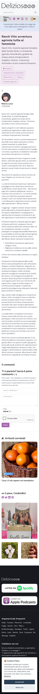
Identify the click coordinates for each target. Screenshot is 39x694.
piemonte (18, 623)
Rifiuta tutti (19, 687)
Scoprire (8, 68)
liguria (31, 629)
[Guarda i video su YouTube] (18, 19)
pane (21, 632)
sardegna (18, 629)
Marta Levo (7, 104)
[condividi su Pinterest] (12, 498)
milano (21, 626)
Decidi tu (7, 676)
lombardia (27, 623)
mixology (5, 636)
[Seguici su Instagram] (10, 19)
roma (4, 632)
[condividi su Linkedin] (9, 498)
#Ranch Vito (8, 77)
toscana (10, 623)
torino (25, 629)
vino (15, 626)
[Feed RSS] (26, 19)
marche (15, 632)
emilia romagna (7, 629)
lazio (9, 632)
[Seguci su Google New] (22, 19)
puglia (4, 626)
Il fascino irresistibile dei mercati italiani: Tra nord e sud (17, 481)
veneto (10, 626)
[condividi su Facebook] (3, 498)
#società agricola (10, 81)
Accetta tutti (19, 682)
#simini (20, 77)
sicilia (4, 623)
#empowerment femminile (13, 73)
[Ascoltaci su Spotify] (14, 19)
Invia (5, 425)
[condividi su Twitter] (6, 498)
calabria (12, 636)
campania (28, 632)
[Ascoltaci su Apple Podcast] (19, 600)
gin (34, 632)
